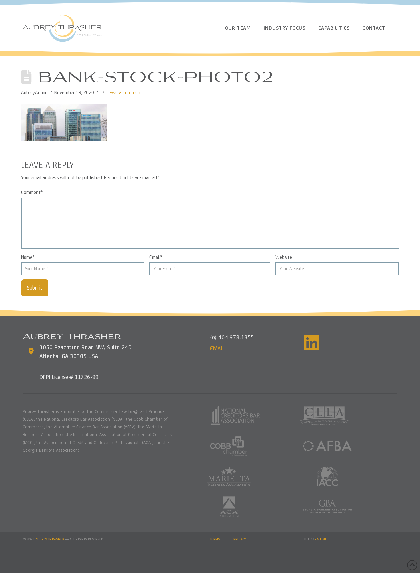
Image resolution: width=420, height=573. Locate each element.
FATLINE (321, 539)
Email (155, 257)
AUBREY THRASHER (49, 539)
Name (28, 257)
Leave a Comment (124, 92)
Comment (32, 192)
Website (283, 257)
